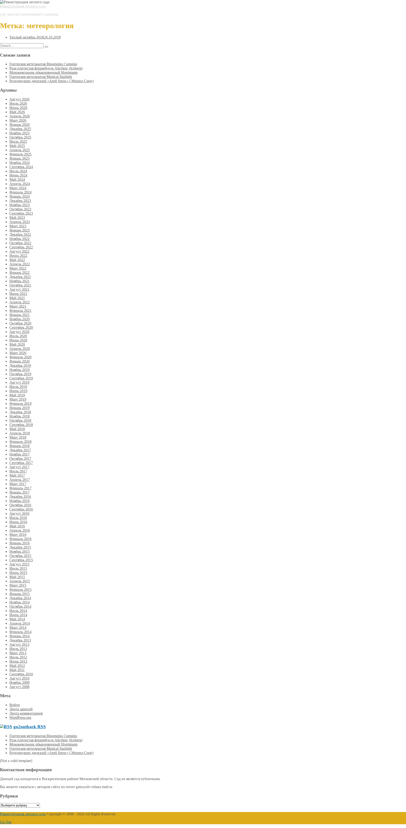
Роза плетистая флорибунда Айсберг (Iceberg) (45, 68)
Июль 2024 (18, 171)
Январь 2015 (19, 594)
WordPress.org (20, 718)
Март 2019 (17, 399)
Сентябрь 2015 (21, 560)
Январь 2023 (19, 230)
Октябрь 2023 (20, 209)
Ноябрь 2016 (19, 501)
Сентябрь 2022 (21, 247)
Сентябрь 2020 (21, 327)
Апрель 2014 (19, 623)
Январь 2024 (19, 196)
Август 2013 (19, 644)
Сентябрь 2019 (21, 378)
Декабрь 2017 (20, 450)
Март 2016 (17, 535)
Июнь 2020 (18, 340)
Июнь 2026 (18, 108)
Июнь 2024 (18, 175)
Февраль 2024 (20, 192)
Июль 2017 (18, 471)
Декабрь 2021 (20, 277)
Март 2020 (17, 353)
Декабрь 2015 (20, 547)
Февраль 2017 (20, 488)
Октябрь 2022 (20, 243)
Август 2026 (19, 99)
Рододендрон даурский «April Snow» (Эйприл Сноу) (51, 81)
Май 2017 (17, 475)
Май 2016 (17, 526)
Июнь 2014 (18, 615)
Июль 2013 (18, 649)
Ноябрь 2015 (19, 551)
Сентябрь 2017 (21, 463)
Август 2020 (19, 332)
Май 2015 (17, 577)
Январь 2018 (19, 446)
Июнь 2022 (18, 256)
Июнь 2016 (18, 522)
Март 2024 (17, 188)
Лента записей (21, 709)
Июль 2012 (18, 657)
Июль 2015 (18, 568)
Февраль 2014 (20, 632)
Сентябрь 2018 (21, 425)
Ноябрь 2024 (19, 163)
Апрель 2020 (19, 349)
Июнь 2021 (18, 294)
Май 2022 (17, 260)
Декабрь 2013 (20, 640)
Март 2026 (17, 120)
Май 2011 (17, 670)
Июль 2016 (18, 518)
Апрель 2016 (19, 530)
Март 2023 (17, 226)
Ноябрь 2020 (19, 319)
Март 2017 (17, 484)
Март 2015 (17, 585)
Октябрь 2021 (20, 285)
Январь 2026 (19, 125)
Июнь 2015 (18, 573)
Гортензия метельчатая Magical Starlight (40, 77)
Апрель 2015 (19, 581)
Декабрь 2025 (20, 129)
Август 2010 (19, 678)
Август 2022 (19, 251)
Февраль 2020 (20, 357)
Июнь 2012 (18, 661)
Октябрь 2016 (20, 505)
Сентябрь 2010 (21, 674)
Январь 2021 (19, 315)
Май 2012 (17, 666)
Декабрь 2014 (20, 598)
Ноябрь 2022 (19, 239)
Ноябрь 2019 (19, 370)
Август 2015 (19, 564)
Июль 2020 (18, 336)
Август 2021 (19, 289)
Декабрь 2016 (20, 497)
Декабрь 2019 (20, 366)
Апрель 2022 (19, 264)
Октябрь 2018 (20, 420)
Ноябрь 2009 (19, 683)
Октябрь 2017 (20, 458)
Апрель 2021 (19, 302)
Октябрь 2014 (20, 606)
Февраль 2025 (20, 154)
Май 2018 (17, 429)
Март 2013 (17, 653)
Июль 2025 (18, 141)
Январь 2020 (19, 361)
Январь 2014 (19, 636)
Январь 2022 (19, 273)
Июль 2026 (18, 103)
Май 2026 (17, 112)
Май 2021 (17, 298)
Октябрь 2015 (20, 556)
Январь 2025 (19, 158)
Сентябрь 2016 (21, 509)
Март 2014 (17, 628)
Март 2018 (17, 437)
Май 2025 (17, 146)
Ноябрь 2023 (19, 205)
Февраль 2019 (20, 404)
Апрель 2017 (19, 480)
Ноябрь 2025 (19, 133)
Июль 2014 (18, 611)
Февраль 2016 (20, 539)
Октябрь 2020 (20, 323)
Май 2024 (17, 180)
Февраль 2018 (20, 442)
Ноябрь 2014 (19, 602)
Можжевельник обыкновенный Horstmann (43, 72)
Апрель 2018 (19, 433)
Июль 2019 (18, 387)
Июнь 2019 (18, 391)
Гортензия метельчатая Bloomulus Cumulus (43, 64)
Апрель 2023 (19, 222)
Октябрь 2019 (20, 374)
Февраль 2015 (20, 590)
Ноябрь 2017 (19, 454)
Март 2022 (17, 268)
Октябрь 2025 (20, 137)
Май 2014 (17, 619)
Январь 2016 (19, 543)
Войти (14, 705)
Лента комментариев (26, 713)
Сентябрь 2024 (21, 167)
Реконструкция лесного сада (23, 6)
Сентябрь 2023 (21, 213)
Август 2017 (19, 467)
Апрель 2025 (19, 150)
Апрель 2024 (19, 184)
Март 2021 (17, 306)
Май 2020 (17, 344)
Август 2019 (19, 382)
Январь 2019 (19, 408)
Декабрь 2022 (20, 234)
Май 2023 (17, 218)
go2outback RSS (29, 726)
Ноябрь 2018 (19, 416)
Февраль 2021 (20, 311)
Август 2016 (19, 513)
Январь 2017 (19, 492)
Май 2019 (17, 395)
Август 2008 (19, 687)
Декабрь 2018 (20, 412)
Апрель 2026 (19, 116)
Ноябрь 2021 (19, 281)
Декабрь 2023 (20, 201)
